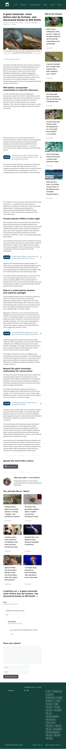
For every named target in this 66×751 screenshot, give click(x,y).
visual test (51, 719)
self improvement (54, 732)
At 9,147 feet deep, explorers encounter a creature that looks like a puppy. (53, 157)
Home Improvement (34, 4)
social (58, 701)
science (50, 701)
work (50, 710)
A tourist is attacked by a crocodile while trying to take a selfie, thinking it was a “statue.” (53, 69)
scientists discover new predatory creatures (22, 170)
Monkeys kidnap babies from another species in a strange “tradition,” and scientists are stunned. (12, 511)
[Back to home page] (6, 4)
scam (58, 735)
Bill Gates (58, 729)
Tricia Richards (34, 477)
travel (50, 704)
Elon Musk (51, 722)
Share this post (11, 466)
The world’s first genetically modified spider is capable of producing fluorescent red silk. (32, 511)
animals (50, 694)
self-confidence (53, 716)
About (59, 4)
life (49, 691)
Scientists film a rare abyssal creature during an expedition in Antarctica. (32, 540)
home (50, 707)
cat (50, 729)
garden (58, 710)
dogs (60, 697)
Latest (15, 4)
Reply (7, 614)
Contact (52, 4)
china (50, 738)
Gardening (23, 4)
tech (58, 707)
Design (45, 4)
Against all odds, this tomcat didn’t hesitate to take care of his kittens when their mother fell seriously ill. (11, 574)
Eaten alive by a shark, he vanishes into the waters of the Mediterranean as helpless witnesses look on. (52, 188)
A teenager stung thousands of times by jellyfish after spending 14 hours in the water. (31, 572)
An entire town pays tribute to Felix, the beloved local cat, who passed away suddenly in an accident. (53, 128)
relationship (57, 691)
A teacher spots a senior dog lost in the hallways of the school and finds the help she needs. (11, 542)
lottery (50, 726)
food (59, 726)
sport (50, 735)
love (49, 713)
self (57, 704)
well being (51, 697)
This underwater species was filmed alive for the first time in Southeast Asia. (53, 97)
